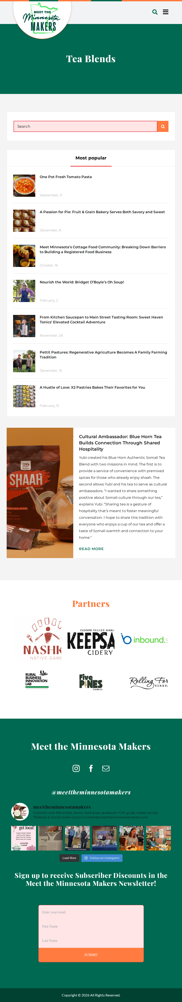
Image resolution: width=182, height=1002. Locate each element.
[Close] (118, 467)
